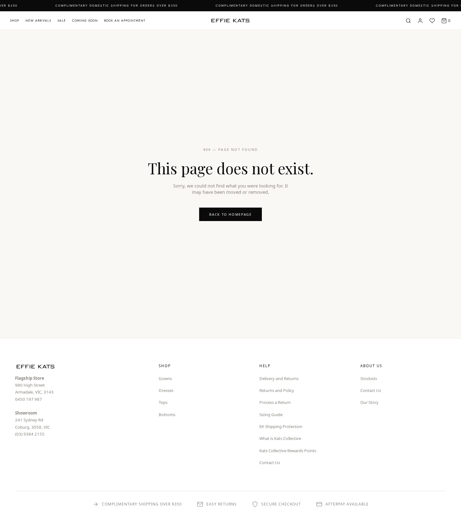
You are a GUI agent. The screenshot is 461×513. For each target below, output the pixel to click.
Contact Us (269, 462)
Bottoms (167, 414)
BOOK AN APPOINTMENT (125, 20)
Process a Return (275, 402)
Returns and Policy (276, 390)
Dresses (166, 390)
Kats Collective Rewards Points (287, 450)
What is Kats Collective (280, 438)
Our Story (369, 402)
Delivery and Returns (279, 378)
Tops (163, 402)
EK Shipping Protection (280, 426)
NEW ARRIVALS (38, 20)
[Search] (408, 21)
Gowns (165, 378)
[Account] (420, 21)
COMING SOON (85, 20)
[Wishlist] (432, 21)
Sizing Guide (271, 414)
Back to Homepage (230, 214)
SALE (61, 20)
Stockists (368, 378)
